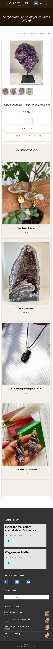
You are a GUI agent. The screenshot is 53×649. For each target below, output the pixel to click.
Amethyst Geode (26, 308)
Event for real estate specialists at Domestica (20, 528)
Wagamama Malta (17, 552)
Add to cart (15, 231)
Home (16, 33)
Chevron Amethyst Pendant (26, 469)
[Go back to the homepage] (17, 4)
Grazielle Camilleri (26, 535)
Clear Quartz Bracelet (26, 228)
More (9, 541)
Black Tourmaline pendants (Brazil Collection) (26, 389)
